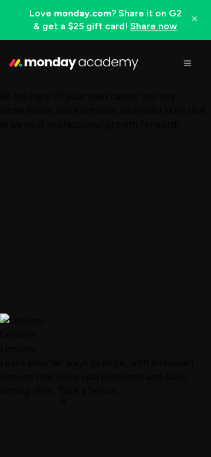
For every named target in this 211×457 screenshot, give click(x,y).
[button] (105, 20)
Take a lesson (88, 390)
